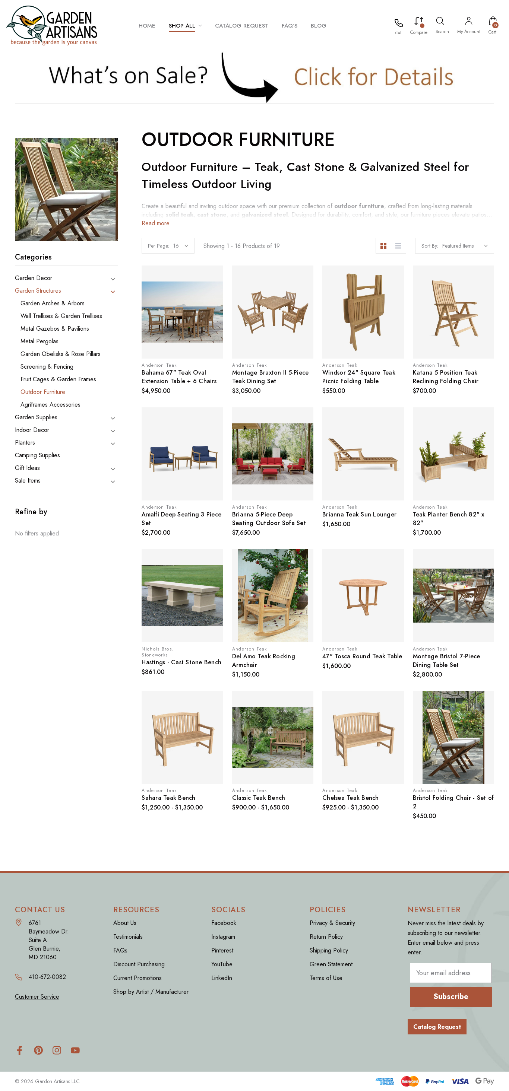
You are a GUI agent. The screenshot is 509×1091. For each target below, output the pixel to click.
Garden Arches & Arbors (52, 303)
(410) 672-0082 (398, 33)
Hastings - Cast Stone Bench (181, 662)
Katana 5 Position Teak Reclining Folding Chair (446, 376)
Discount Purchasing (139, 964)
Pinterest (222, 950)
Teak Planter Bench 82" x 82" (448, 518)
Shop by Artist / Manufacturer (151, 991)
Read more (156, 223)
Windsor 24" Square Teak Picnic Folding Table (358, 376)
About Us (124, 923)
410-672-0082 (47, 977)
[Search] (440, 22)
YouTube (222, 964)
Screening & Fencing (46, 366)
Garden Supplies (36, 417)
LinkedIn (221, 978)
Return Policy (326, 936)
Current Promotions (137, 978)
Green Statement (331, 964)
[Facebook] (19, 1050)
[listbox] (465, 245)
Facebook (223, 923)
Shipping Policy (329, 950)
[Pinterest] (38, 1050)
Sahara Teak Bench (168, 797)
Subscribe (450, 996)
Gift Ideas (27, 468)
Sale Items (28, 480)
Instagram (223, 936)
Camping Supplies (37, 455)
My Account (468, 31)
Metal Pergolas (39, 341)
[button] (254, 77)
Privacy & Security (332, 923)
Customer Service (37, 996)
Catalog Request (437, 1026)
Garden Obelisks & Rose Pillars (60, 354)
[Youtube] (75, 1050)
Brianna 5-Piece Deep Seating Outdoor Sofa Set (269, 518)
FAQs (120, 950)
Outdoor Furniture (42, 392)
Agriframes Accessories (50, 404)
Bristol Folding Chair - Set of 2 (453, 802)
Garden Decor (33, 278)
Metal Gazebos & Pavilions (54, 329)
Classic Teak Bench (258, 797)
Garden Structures (38, 291)
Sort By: (429, 245)
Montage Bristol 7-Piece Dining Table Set (446, 660)
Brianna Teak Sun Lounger (359, 514)
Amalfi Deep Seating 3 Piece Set (181, 518)
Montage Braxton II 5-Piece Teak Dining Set (270, 376)
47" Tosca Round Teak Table (362, 656)
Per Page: (158, 245)
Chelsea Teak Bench (350, 797)
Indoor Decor (32, 430)
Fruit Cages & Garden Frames (58, 379)
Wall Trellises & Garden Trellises (61, 316)
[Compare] (418, 22)
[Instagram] (56, 1050)
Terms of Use (326, 978)
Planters (25, 442)
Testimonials (128, 936)
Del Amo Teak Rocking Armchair (263, 660)
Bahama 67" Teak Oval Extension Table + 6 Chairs (179, 376)
